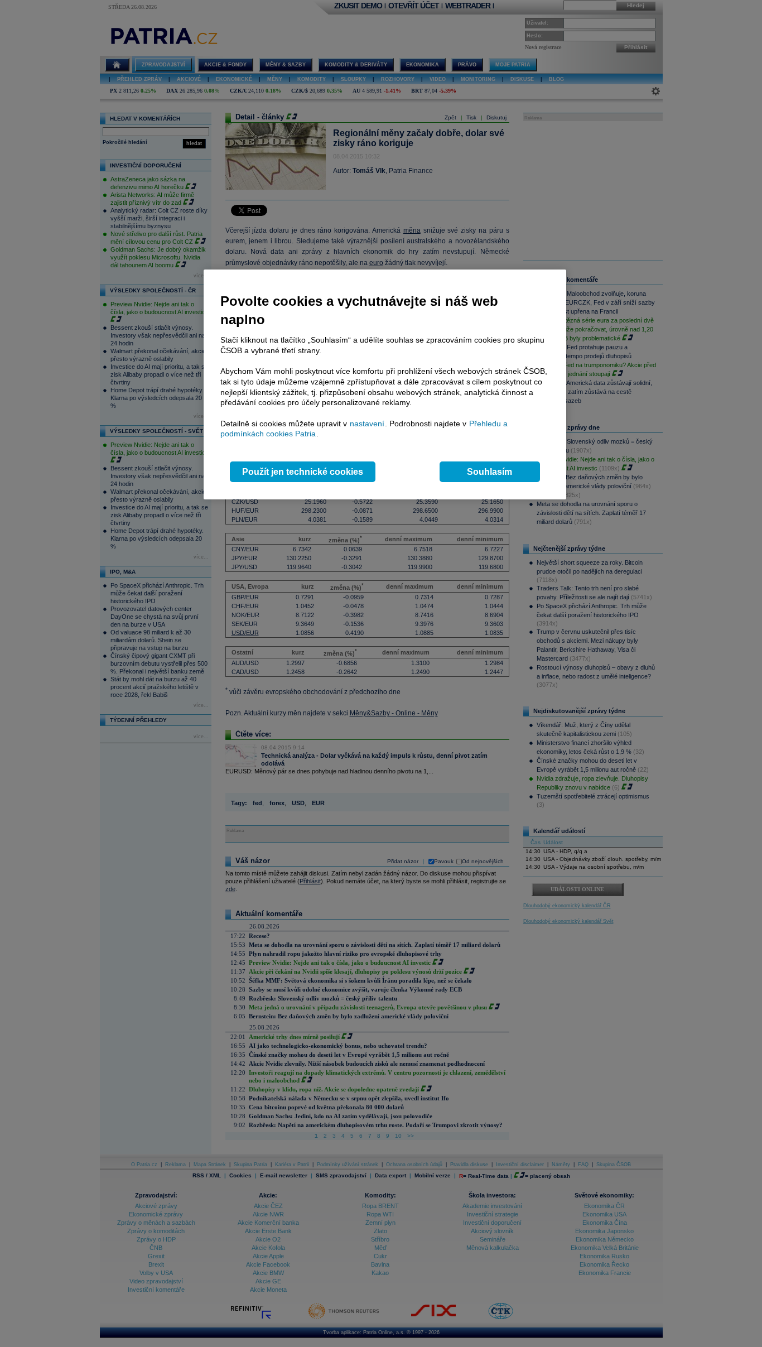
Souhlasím (489, 472)
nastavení (367, 423)
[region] (385, 385)
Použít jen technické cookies (302, 472)
